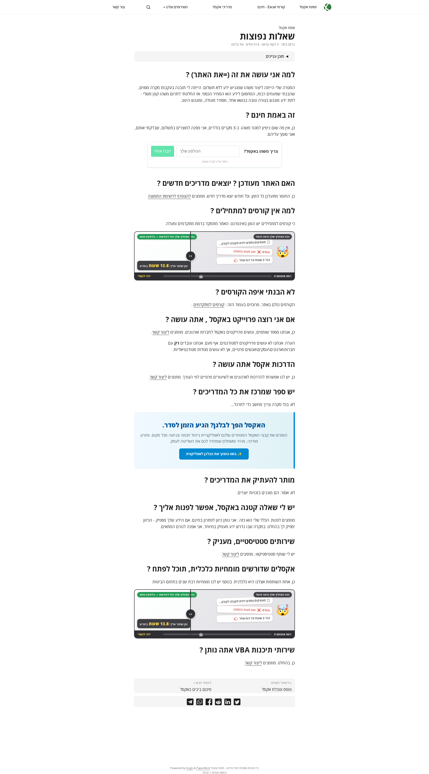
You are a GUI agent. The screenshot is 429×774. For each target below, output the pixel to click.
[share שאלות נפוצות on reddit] (218, 703)
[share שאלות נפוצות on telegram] (190, 703)
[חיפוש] (148, 7)
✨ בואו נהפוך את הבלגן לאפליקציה (214, 453)
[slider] (191, 256)
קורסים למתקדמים (208, 304)
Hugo (189, 768)
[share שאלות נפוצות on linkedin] (227, 703)
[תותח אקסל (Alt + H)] (327, 7)
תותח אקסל (308, 6)
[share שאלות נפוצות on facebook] (209, 703)
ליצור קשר (160, 332)
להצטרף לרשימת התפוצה (169, 196)
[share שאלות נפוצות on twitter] (237, 703)
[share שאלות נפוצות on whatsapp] (199, 703)
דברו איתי (162, 151)
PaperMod (203, 768)
